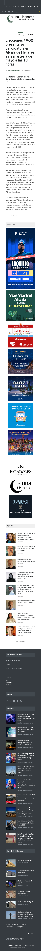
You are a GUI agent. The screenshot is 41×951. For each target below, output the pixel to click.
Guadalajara (9, 927)
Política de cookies (29, 945)
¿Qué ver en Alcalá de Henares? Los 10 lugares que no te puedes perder (25, 914)
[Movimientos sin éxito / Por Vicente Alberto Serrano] (11, 605)
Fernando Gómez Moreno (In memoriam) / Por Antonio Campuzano (26, 548)
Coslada (23, 924)
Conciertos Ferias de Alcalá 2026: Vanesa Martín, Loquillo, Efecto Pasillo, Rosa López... (10, 7)
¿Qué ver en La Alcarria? (25, 860)
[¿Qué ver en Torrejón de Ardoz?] (11, 883)
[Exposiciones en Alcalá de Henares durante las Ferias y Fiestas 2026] (11, 825)
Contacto (10, 945)
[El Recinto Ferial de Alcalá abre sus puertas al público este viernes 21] (11, 732)
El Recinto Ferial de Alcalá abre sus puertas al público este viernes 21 (29, 7)
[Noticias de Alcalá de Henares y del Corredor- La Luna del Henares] (20, 20)
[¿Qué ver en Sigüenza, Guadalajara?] (11, 894)
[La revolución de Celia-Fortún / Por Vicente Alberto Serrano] (11, 564)
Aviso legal (18, 945)
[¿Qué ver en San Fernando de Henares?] (11, 873)
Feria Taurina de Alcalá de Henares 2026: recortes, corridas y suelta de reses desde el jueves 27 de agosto (26, 838)
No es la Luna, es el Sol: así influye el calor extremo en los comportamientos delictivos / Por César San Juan (26, 589)
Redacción (9, 682)
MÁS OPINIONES (20, 641)
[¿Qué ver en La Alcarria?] (11, 863)
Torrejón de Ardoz (22, 762)
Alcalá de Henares (14, 70)
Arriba (30, 933)
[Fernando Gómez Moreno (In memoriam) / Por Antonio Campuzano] (11, 551)
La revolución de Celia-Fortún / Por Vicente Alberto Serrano (26, 561)
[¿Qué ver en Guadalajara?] (11, 904)
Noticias (20, 862)
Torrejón (15, 924)
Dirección (8, 685)
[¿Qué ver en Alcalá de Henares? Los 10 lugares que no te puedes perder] (11, 915)
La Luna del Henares (18, 938)
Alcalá (8, 924)
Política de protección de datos (16, 947)
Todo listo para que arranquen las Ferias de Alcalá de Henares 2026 (25, 742)
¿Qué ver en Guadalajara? (26, 902)
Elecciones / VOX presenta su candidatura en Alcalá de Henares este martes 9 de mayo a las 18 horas (20, 52)
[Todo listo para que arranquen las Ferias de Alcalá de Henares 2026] (11, 745)
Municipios (19, 927)
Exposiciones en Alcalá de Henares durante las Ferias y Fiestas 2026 (26, 823)
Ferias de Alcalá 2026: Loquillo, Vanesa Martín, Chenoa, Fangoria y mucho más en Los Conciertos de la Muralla (26, 784)
